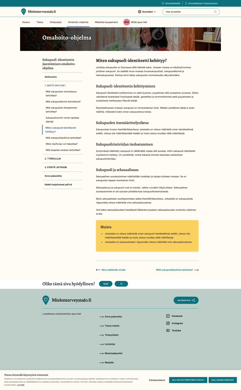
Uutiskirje (110, 344)
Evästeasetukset (157, 380)
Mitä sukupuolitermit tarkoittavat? (63, 101)
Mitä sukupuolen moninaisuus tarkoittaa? (61, 93)
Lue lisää (20, 385)
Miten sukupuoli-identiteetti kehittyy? (60, 129)
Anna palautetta (53, 175)
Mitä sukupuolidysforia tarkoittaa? (63, 137)
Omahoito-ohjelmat (78, 22)
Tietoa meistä (112, 325)
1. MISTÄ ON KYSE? (55, 85)
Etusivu (26, 22)
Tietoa (40, 22)
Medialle (109, 362)
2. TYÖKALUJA (53, 158)
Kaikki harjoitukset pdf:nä (58, 184)
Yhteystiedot (112, 335)
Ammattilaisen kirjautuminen (203, 3)
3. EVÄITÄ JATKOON (56, 167)
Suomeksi (145, 13)
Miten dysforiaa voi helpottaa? (62, 143)
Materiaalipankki (113, 353)
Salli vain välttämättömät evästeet (188, 380)
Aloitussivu (51, 76)
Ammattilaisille (172, 3)
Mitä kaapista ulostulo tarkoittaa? (63, 150)
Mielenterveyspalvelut (106, 22)
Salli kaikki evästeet (222, 380)
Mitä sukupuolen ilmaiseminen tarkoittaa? (61, 109)
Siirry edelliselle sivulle (113, 269)
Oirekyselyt (56, 22)
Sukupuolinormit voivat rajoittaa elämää (62, 119)
